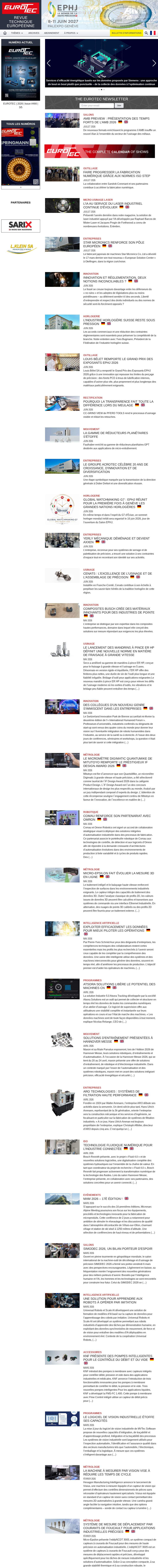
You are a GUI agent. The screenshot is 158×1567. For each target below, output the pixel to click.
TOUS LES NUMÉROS (20, 123)
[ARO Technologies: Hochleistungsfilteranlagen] (140, 1094)
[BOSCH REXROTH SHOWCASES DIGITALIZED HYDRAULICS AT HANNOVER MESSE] (131, 1148)
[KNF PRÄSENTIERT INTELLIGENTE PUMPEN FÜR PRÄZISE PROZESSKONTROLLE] (152, 1359)
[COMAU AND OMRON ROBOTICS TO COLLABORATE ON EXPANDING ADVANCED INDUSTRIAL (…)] (105, 819)
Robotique (90, 812)
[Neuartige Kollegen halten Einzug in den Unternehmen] (145, 708)
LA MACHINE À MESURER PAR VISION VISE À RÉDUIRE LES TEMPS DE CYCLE (116, 1472)
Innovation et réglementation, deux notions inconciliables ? (114, 279)
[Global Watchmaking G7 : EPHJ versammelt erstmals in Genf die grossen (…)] (139, 506)
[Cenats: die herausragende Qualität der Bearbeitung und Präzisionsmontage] (132, 577)
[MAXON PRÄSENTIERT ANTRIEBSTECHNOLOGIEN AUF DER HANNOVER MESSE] (116, 1041)
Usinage (89, 569)
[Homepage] (5, 33)
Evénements (92, 1195)
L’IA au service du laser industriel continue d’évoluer (112, 205)
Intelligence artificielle (101, 923)
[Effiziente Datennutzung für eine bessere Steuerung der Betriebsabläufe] (148, 930)
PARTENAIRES (21, 202)
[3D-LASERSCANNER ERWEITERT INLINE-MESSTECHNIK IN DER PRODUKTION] (102, 876)
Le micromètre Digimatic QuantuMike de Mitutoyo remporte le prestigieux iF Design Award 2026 (117, 762)
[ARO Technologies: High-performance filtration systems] (146, 1094)
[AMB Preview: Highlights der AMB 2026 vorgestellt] (120, 122)
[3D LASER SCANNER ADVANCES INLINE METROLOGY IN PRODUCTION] (107, 876)
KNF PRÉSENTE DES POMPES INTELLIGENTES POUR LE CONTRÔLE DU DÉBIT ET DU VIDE (117, 1357)
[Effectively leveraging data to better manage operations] (86, 934)
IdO (85, 1141)
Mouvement (91, 429)
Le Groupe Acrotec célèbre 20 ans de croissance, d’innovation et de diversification (115, 468)
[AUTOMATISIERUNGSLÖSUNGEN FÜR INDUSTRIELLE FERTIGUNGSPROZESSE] (99, 819)
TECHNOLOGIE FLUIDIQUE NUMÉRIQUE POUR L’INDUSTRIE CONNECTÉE (117, 1147)
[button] (154, 14)
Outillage (90, 168)
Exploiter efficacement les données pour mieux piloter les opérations (115, 928)
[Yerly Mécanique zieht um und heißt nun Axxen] (97, 541)
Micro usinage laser (98, 200)
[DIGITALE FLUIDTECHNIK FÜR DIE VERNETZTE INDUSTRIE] (126, 1148)
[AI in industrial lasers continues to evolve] (127, 207)
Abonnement (51, 33)
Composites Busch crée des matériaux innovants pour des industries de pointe (118, 610)
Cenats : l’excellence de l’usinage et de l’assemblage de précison (117, 575)
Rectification (92, 397)
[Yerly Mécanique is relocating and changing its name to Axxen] (103, 541)
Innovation (91, 274)
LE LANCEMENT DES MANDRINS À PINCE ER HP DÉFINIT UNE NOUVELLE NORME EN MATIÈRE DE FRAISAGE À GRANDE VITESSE (118, 651)
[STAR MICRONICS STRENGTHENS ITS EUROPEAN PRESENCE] (110, 245)
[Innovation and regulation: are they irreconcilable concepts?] (136, 281)
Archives (33, 33)
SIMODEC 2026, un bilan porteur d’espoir (117, 1248)
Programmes (92, 980)
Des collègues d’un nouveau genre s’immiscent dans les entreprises (114, 706)
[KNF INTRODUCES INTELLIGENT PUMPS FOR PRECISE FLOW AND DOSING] (86, 1363)
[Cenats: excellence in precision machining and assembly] (138, 577)
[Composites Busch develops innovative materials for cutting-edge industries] (92, 615)
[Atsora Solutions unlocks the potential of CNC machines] (114, 987)
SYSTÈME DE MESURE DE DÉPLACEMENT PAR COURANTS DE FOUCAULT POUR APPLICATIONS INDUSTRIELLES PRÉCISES (119, 1528)
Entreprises (92, 238)
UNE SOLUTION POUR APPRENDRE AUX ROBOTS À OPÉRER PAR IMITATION (112, 1300)
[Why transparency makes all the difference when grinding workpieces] (143, 405)
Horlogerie (91, 316)
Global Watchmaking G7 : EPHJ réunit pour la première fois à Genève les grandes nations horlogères (115, 503)
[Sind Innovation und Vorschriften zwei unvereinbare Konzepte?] (130, 281)
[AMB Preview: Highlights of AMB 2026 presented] (126, 122)
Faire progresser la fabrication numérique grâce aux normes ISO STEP (116, 174)
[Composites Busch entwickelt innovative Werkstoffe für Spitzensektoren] (86, 615)
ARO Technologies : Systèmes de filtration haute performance (111, 1093)
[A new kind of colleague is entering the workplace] (151, 708)
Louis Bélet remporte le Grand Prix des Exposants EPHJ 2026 (118, 360)
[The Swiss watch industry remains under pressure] (109, 323)
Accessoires (92, 1352)
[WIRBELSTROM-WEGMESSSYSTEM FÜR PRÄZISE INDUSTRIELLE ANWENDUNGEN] (127, 1531)
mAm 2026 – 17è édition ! (103, 1198)
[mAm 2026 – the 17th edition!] (126, 1198)
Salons (88, 114)
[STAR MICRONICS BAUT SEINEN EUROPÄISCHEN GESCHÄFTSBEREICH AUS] (104, 245)
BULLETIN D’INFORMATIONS (126, 33)
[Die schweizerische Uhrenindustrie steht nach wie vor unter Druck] (103, 323)
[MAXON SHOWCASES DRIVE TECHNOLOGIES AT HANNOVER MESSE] (122, 1041)
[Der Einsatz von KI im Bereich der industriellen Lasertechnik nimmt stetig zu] (121, 207)
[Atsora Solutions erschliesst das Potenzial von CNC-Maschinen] (108, 987)
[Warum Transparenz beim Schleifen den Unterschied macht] (137, 405)
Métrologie (91, 754)
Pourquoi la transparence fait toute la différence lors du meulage (118, 403)
